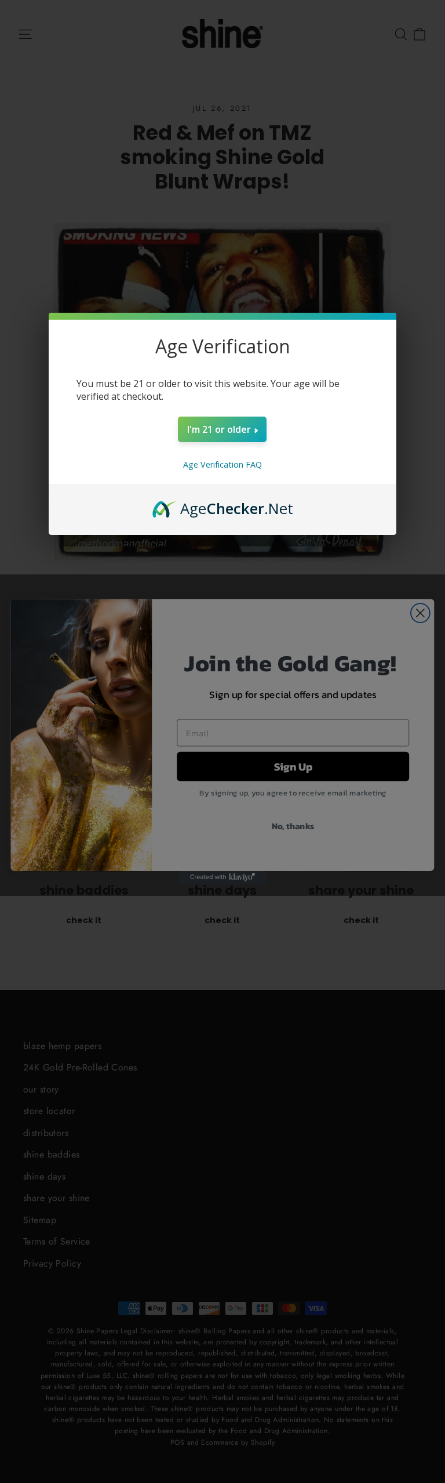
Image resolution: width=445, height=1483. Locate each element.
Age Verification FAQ (222, 464)
